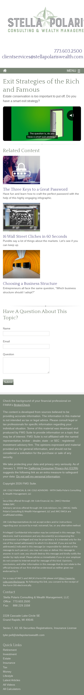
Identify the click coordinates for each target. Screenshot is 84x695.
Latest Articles (11, 680)
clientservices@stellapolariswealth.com (42, 56)
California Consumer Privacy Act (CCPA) (53, 468)
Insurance (9, 662)
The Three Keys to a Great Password (35, 189)
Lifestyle (8, 675)
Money (7, 671)
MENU (71, 70)
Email (6, 341)
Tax (5, 667)
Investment (10, 654)
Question (8, 354)
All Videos (9, 684)
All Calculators (12, 689)
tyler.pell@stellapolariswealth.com (24, 635)
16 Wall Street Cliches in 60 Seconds (35, 236)
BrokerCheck (22, 404)
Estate (7, 658)
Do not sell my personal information (38, 476)
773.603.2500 (68, 51)
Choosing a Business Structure (30, 284)
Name (6, 328)
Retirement (10, 649)
